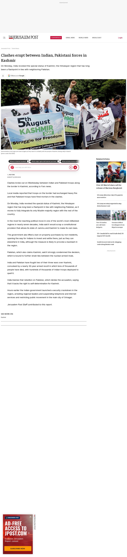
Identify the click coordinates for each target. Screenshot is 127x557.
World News (15, 48)
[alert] (18, 534)
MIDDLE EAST (96, 37)
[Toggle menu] (4, 37)
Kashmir (3, 317)
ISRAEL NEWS (70, 37)
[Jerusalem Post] (22, 37)
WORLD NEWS (83, 37)
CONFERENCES (56, 37)
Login (120, 38)
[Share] (3, 76)
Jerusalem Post (5, 48)
